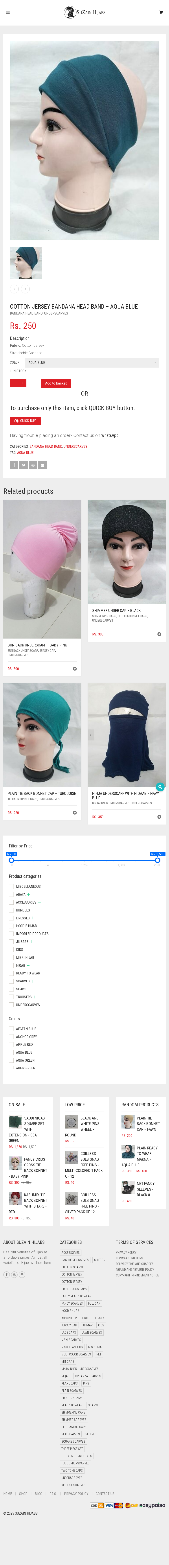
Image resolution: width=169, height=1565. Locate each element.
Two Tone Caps (72, 1470)
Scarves (23, 981)
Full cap (94, 1303)
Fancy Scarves (72, 1303)
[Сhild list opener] (28, 894)
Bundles (23, 910)
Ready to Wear (28, 973)
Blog (38, 1494)
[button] (75, 669)
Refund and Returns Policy (135, 1269)
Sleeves (91, 1434)
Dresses (23, 918)
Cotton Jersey (71, 1274)
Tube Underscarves (75, 1463)
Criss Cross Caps (74, 1289)
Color (14, 362)
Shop (23, 1494)
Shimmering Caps (104, 616)
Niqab (20, 965)
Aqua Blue (25, 453)
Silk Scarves (70, 1434)
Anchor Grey (26, 1037)
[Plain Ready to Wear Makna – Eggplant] (14, 289)
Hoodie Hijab (26, 926)
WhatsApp (110, 435)
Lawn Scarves (91, 1332)
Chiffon (99, 1260)
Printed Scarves (73, 1398)
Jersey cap (47, 650)
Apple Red (24, 1044)
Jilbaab (22, 942)
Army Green (25, 1068)
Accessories (26, 902)
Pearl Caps (69, 1383)
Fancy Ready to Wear (76, 1296)
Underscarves (56, 313)
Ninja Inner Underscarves (111, 803)
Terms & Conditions (129, 1258)
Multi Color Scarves (76, 1354)
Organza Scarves (88, 1376)
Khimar (88, 1325)
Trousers (24, 997)
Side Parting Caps (73, 1427)
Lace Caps (68, 1332)
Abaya (21, 894)
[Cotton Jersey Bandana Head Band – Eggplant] (25, 289)
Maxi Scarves (71, 1340)
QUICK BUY (28, 421)
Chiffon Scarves (73, 1267)
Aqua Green (25, 1060)
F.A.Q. (53, 1494)
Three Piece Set (72, 1449)
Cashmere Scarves (75, 1260)
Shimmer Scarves (73, 1419)
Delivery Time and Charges (135, 1264)
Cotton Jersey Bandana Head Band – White (29, 2)
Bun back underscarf (23, 650)
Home (7, 1494)
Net (98, 1354)
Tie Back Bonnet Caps (132, 616)
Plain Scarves (71, 1390)
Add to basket (56, 383)
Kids (19, 950)
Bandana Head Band (26, 313)
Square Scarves (73, 1441)
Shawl (21, 989)
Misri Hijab (25, 958)
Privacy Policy (126, 1252)
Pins (86, 1383)
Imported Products (32, 934)
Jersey (99, 1318)
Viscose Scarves (73, 1485)
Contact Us (105, 1494)
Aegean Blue (26, 1029)
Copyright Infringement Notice (137, 1275)
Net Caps (67, 1361)
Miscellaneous (28, 886)
